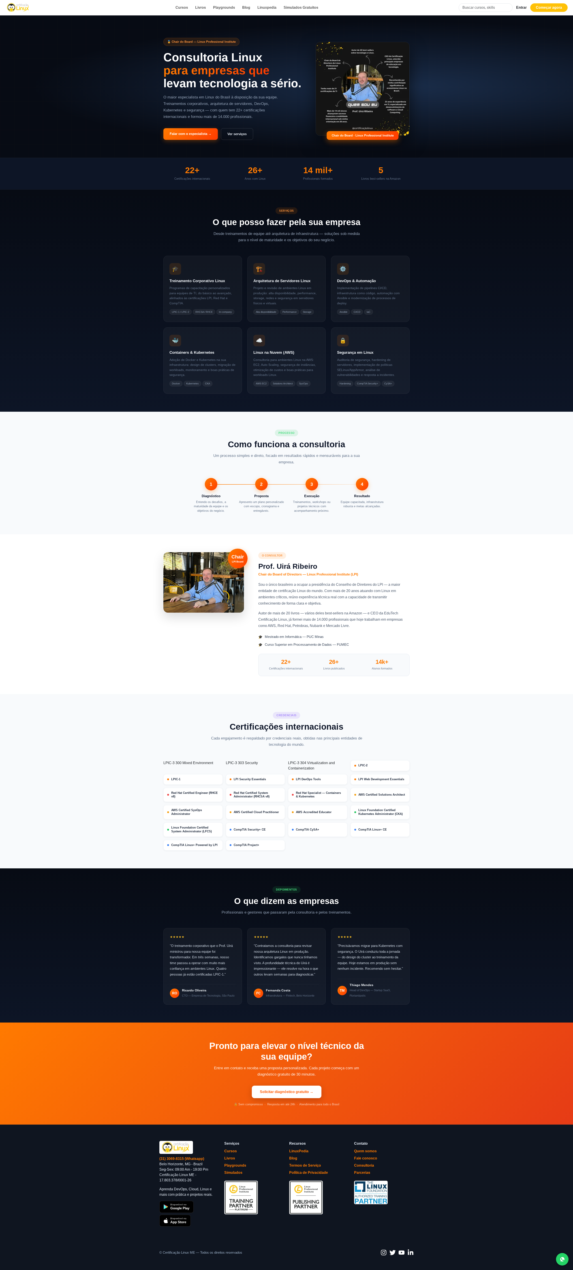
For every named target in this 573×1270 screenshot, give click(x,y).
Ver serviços (237, 134)
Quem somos (365, 1151)
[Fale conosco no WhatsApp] (562, 1259)
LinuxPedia (298, 1151)
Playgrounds (224, 7)
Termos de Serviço (305, 1165)
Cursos (181, 7)
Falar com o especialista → (191, 134)
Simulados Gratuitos (301, 7)
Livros (200, 7)
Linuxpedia (266, 7)
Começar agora (549, 7)
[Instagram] (384, 1252)
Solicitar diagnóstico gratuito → (286, 1092)
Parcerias (362, 1172)
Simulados (233, 1172)
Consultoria (364, 1165)
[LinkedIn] (410, 1252)
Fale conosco (365, 1158)
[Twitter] (392, 1252)
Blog (246, 7)
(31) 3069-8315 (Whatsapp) (181, 1159)
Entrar (521, 7)
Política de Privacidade (308, 1172)
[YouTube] (401, 1252)
